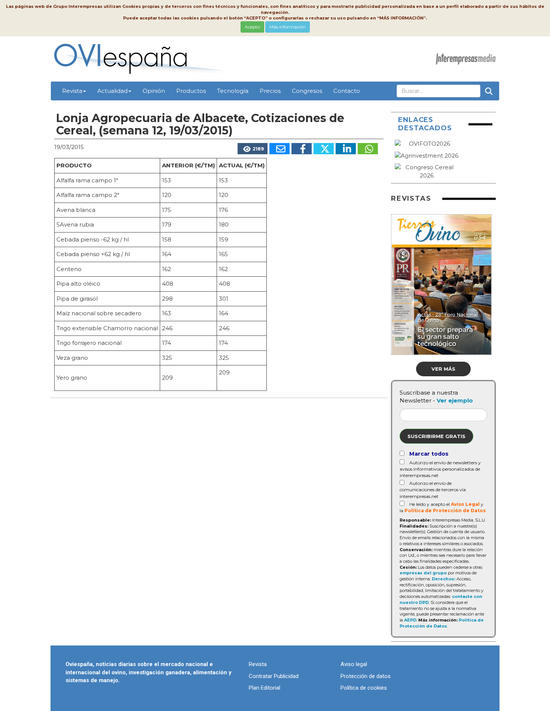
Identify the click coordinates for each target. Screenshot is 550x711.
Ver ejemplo (455, 400)
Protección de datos (365, 676)
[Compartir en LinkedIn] (346, 148)
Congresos (307, 90)
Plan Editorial (264, 687)
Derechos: (443, 578)
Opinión (154, 90)
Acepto (252, 27)
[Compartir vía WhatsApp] (368, 148)
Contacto (346, 90)
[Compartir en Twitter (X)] (324, 148)
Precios (270, 90)
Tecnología (232, 90)
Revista (72, 90)
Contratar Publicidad (274, 676)
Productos (191, 90)
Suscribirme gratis (436, 436)
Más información (287, 27)
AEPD (410, 620)
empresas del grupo (423, 572)
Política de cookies (363, 687)
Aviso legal (353, 664)
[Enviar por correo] (279, 148)
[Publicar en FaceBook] (301, 148)
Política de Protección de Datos (445, 510)
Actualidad (112, 90)
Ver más (443, 369)
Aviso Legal (465, 504)
